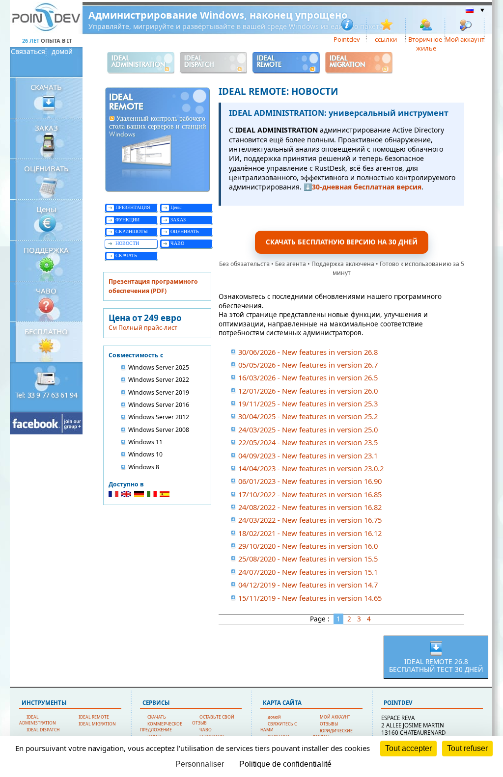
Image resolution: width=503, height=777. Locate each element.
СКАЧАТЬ (46, 87)
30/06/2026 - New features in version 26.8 (308, 352)
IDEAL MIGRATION (97, 724)
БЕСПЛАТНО (46, 331)
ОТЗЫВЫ (329, 724)
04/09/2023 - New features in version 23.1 (308, 455)
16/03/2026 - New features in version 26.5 (308, 377)
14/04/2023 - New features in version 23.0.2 (311, 468)
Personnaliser (199, 764)
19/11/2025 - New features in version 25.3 (308, 403)
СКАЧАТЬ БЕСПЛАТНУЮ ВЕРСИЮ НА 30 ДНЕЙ (342, 242)
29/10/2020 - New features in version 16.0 (308, 546)
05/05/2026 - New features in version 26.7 (308, 365)
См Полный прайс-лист (143, 327)
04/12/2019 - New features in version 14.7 (308, 584)
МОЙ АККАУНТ (335, 717)
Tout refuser (467, 748)
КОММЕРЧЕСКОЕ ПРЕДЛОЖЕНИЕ (161, 727)
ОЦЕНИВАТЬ (46, 168)
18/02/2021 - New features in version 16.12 (310, 533)
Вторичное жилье (425, 39)
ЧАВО (46, 290)
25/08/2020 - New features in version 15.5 (308, 558)
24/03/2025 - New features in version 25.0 (308, 429)
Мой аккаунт (465, 39)
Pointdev (347, 39)
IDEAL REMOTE (94, 717)
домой (62, 51)
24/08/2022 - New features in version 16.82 (310, 507)
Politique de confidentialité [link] (285, 764)
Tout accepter (408, 748)
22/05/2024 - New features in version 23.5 (308, 442)
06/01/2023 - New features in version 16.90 (310, 481)
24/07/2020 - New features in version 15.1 (308, 572)
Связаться (28, 51)
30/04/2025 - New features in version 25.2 (308, 416)
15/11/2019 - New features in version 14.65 (310, 598)
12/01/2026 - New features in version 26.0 (308, 391)
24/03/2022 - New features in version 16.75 (310, 520)
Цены (46, 209)
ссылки (386, 39)
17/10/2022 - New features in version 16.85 (310, 494)
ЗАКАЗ (46, 128)
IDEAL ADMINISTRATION (37, 720)
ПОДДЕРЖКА (46, 250)
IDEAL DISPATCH (43, 730)
